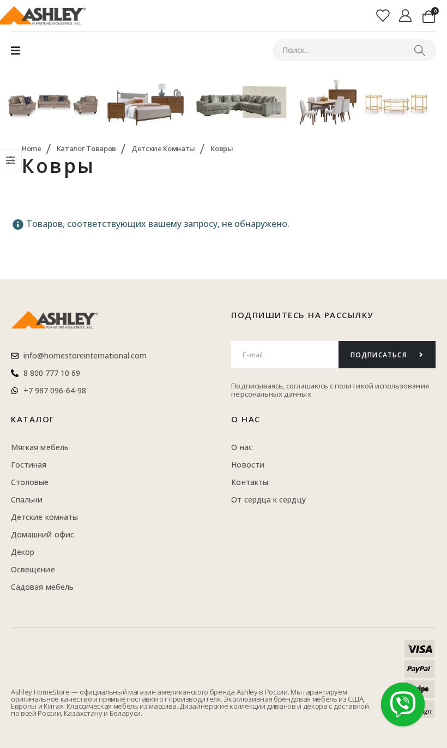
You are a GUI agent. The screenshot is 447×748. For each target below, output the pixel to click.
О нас (246, 419)
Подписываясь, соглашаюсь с (283, 386)
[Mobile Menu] (15, 50)
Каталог (33, 419)
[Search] (419, 50)
